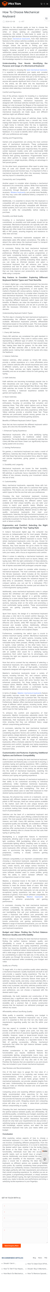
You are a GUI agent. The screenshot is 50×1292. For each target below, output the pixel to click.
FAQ (45, 1258)
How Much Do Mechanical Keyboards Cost (13, 1273)
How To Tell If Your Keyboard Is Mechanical (13, 1269)
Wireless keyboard (18, 192)
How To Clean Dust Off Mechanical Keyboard (37, 1264)
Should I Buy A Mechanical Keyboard (37, 1269)
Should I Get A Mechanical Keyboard (10, 1263)
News (40, 1258)
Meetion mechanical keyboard (29, 693)
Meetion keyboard (34, 897)
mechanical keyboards (21, 39)
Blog (34, 1258)
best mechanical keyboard (37, 70)
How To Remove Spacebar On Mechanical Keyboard (37, 1273)
